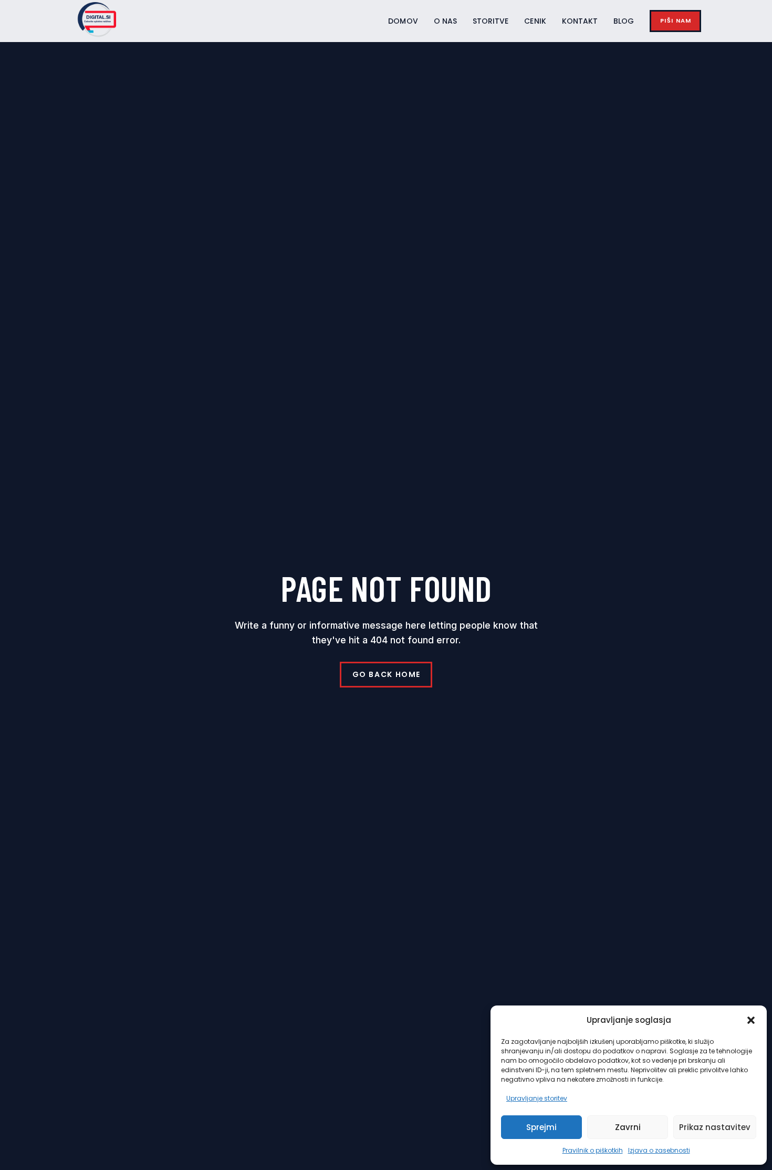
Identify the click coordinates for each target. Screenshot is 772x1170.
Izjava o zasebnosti (659, 1150)
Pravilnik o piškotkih (592, 1150)
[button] (751, 1020)
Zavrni (628, 1127)
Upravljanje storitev (536, 1098)
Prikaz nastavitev (714, 1127)
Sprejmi (541, 1127)
